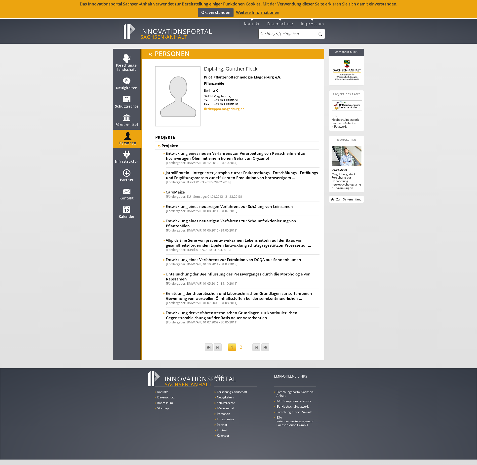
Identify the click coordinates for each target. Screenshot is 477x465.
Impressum (312, 23)
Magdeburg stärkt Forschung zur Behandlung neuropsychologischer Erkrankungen (346, 181)
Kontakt (252, 23)
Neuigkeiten (127, 87)
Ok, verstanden (215, 12)
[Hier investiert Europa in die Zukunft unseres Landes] (346, 69)
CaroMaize (175, 192)
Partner (126, 179)
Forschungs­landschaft (127, 67)
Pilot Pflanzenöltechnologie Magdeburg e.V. (242, 77)
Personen (127, 143)
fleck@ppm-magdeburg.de (224, 109)
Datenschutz (280, 23)
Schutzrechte (126, 106)
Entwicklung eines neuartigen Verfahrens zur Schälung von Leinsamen (229, 206)
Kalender (127, 216)
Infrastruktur (126, 161)
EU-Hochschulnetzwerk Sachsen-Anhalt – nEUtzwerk (345, 121)
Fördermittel (127, 124)
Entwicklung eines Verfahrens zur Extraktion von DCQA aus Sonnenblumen (233, 259)
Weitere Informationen (257, 12)
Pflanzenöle (214, 83)
